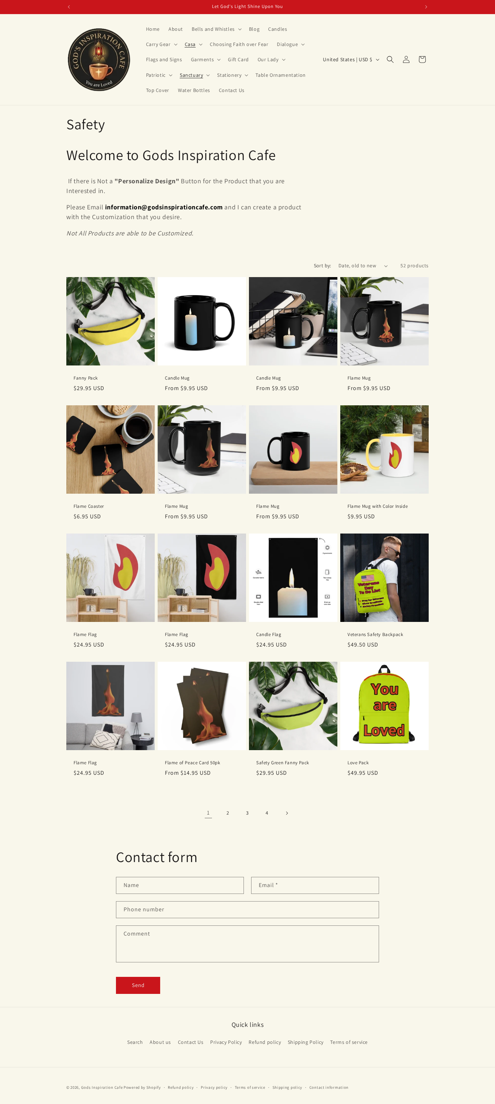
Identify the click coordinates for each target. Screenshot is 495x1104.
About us (160, 1042)
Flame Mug (359, 378)
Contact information (329, 1087)
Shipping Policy (306, 1042)
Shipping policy (288, 1087)
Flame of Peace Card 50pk (192, 763)
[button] (216, 29)
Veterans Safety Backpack (375, 634)
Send (138, 985)
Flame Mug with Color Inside (378, 506)
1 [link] (208, 812)
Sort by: (322, 265)
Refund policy (265, 1042)
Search (135, 1042)
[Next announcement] (426, 7)
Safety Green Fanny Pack (282, 763)
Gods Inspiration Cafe (102, 1087)
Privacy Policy (226, 1042)
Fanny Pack (86, 378)
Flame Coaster (89, 506)
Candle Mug (177, 378)
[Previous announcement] (69, 7)
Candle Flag (269, 634)
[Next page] (287, 813)
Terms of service (349, 1042)
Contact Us (191, 1042)
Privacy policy (214, 1087)
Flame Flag (85, 634)
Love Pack (358, 763)
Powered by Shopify (142, 1087)
